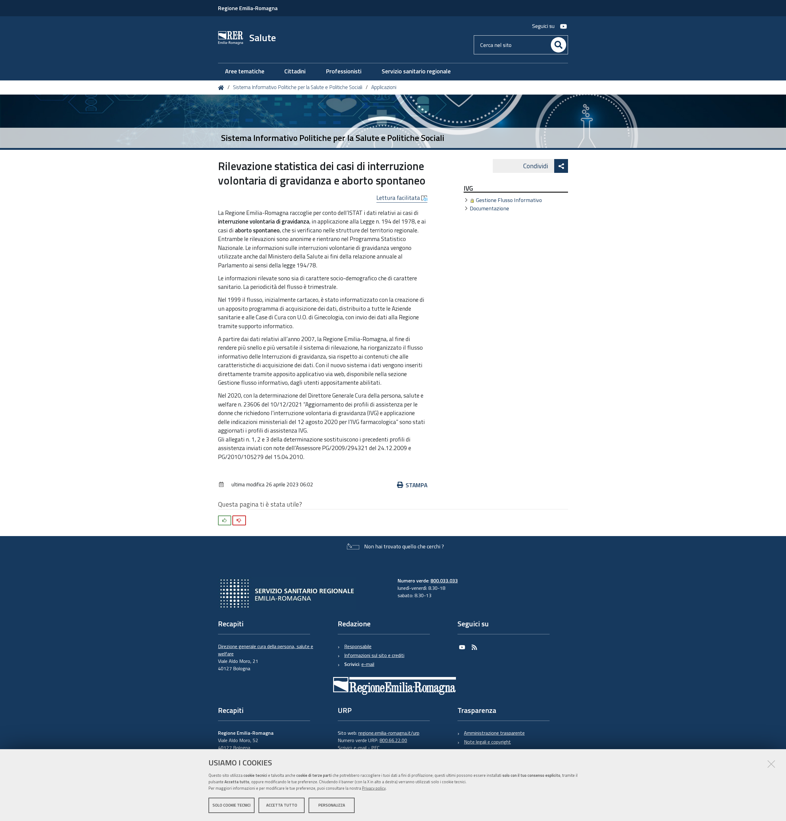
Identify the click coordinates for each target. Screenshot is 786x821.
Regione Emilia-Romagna (248, 8)
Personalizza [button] (331, 805)
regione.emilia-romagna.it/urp (388, 733)
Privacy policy (374, 788)
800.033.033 (444, 580)
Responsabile (358, 646)
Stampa (416, 485)
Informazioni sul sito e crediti (374, 655)
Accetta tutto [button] (281, 805)
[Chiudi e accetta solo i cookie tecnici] (771, 764)
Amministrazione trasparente (494, 733)
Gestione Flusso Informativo (509, 200)
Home (222, 87)
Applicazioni (383, 87)
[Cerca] (558, 45)
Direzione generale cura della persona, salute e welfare (265, 650)
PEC (375, 747)
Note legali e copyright (487, 741)
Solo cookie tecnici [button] (231, 805)
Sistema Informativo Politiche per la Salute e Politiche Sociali (297, 87)
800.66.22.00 (393, 740)
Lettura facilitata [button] (398, 197)
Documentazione (489, 208)
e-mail (367, 664)
